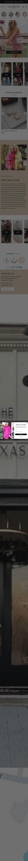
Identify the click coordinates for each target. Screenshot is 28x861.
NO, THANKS (21, 436)
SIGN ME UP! (21, 434)
